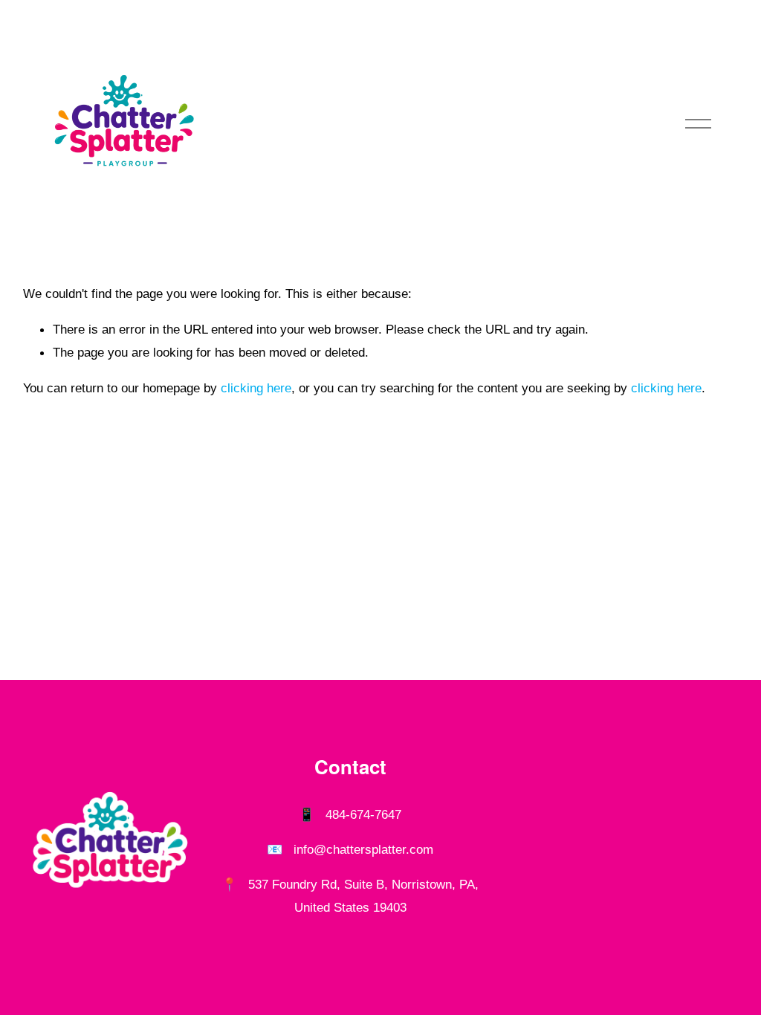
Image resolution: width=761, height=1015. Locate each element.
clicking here (256, 387)
